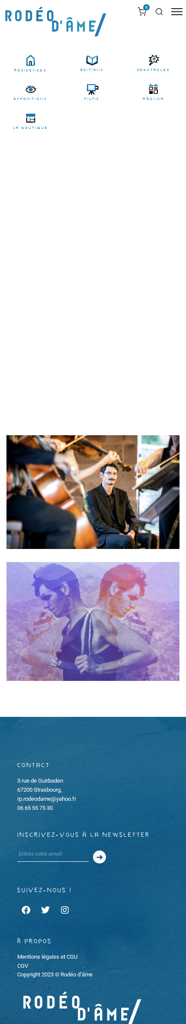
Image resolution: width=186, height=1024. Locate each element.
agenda (153, 98)
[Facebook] (26, 910)
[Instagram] (65, 910)
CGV (22, 966)
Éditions (92, 69)
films (91, 98)
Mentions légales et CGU (47, 956)
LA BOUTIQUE (30, 127)
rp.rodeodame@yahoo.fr (46, 799)
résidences (30, 70)
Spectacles (153, 69)
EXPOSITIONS (30, 98)
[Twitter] (45, 910)
